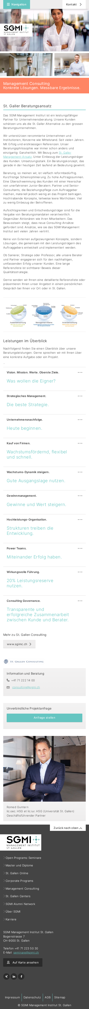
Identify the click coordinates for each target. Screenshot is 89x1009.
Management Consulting (22, 888)
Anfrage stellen (44, 717)
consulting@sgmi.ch (26, 687)
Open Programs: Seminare (23, 857)
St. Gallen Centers (18, 896)
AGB (48, 997)
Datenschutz (32, 997)
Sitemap (59, 997)
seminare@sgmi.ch (26, 952)
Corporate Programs (19, 880)
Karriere (11, 919)
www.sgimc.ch (17, 644)
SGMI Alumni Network (20, 904)
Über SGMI (13, 911)
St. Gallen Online (17, 873)
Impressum (12, 997)
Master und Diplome (19, 865)
